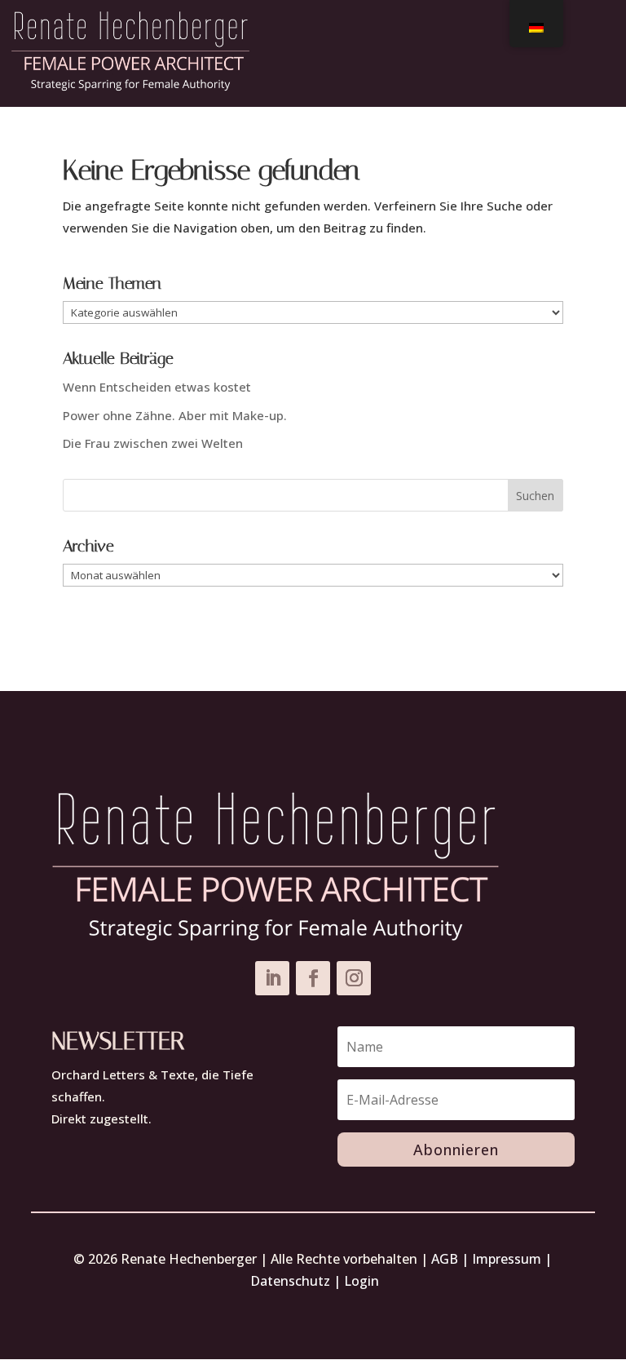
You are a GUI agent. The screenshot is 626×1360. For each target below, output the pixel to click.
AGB (444, 1259)
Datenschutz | (297, 1281)
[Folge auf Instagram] (354, 978)
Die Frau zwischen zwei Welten (153, 443)
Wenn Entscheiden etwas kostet (157, 387)
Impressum (506, 1259)
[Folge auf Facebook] (313, 978)
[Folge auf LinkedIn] (272, 978)
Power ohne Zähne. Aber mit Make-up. (175, 415)
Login (361, 1281)
